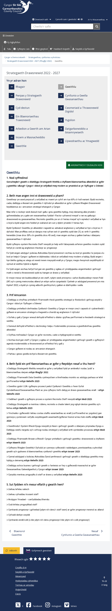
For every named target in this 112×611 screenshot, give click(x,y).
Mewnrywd (20, 576)
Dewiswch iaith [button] (42, 19)
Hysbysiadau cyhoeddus (26, 580)
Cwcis (18, 593)
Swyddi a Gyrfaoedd (84, 49)
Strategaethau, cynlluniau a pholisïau (44, 57)
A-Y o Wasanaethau (96, 19)
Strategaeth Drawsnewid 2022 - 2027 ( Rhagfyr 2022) (29, 61)
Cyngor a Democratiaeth (14, 57)
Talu (8, 49)
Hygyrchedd (20, 589)
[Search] (96, 26)
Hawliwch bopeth (61, 49)
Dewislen (9, 35)
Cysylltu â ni (20, 567)
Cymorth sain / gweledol (66, 19)
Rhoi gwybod (41, 49)
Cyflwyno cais (23, 49)
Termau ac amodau (24, 585)
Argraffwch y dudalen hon (86, 165)
